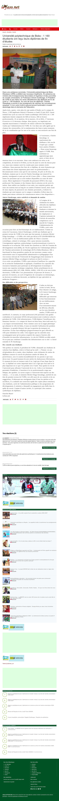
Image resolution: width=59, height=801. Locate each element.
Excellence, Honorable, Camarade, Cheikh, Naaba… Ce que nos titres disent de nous (33, 587)
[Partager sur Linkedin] (16, 46)
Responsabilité (35, 774)
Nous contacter (34, 779)
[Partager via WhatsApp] (19, 46)
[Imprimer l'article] (23, 46)
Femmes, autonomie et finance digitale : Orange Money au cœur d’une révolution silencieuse (32, 607)
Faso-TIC (6, 771)
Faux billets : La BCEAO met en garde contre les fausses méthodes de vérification (29, 728)
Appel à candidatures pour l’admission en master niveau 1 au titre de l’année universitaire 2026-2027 (31, 694)
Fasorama (7, 767)
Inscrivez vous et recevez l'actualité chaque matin (14, 779)
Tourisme (7, 769)
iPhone (36, 784)
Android (32, 784)
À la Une (15, 29)
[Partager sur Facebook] (12, 46)
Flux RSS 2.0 (34, 771)
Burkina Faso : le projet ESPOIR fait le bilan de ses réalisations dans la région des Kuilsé (32, 569)
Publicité (33, 766)
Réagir (14, 514)
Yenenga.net (7, 773)
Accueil (4, 32)
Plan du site (34, 769)
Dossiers (28, 29)
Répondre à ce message (49, 447)
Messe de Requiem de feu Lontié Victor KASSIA (20, 711)
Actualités (9, 32)
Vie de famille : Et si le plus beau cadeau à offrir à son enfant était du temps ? (31, 541)
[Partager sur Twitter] (14, 46)
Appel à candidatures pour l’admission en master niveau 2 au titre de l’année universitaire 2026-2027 (31, 700)
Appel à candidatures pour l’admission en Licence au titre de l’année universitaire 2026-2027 (31, 706)
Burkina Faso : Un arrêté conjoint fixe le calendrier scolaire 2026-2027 (29, 513)
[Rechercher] (10, 29)
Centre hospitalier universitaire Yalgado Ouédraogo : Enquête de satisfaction (28, 717)
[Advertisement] (30, 22)
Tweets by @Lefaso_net (8, 663)
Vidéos (21, 29)
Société (14, 32)
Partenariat (34, 767)
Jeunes (6, 774)
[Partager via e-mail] (10, 46)
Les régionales (8, 764)
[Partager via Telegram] (21, 46)
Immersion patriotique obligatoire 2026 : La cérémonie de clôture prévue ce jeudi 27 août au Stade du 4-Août (33, 616)
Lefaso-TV (7, 766)
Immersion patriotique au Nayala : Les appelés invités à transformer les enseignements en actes (33, 523)
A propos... (34, 764)
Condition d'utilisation (36, 773)
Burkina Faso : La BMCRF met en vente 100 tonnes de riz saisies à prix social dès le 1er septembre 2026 (33, 598)
